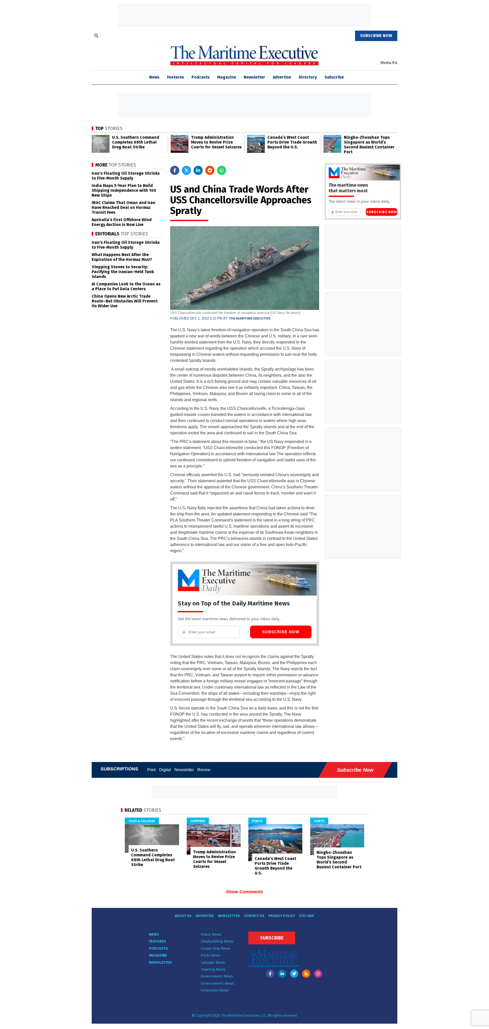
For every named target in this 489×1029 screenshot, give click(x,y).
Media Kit (389, 62)
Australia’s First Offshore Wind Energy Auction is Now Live (122, 222)
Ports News (211, 955)
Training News (213, 969)
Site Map (306, 916)
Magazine (226, 77)
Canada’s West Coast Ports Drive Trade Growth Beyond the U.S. (292, 142)
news (154, 77)
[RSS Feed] (306, 974)
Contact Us (254, 916)
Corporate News (215, 990)
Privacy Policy (281, 916)
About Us (183, 916)
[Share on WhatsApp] (221, 170)
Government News (217, 976)
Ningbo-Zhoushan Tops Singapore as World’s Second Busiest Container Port (369, 144)
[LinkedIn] (282, 974)
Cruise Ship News (215, 948)
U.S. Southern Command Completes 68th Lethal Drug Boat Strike (135, 142)
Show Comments (244, 891)
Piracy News (211, 934)
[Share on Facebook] (174, 170)
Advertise (282, 77)
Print (151, 770)
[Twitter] (294, 974)
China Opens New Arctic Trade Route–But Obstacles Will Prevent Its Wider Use (125, 301)
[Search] (96, 36)
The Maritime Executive (249, 318)
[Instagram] (318, 974)
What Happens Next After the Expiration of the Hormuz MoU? (122, 257)
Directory (308, 77)
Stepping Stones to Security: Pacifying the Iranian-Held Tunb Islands (123, 271)
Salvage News (213, 962)
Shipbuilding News (217, 941)
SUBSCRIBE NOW (376, 35)
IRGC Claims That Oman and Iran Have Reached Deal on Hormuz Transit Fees (123, 207)
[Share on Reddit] (209, 170)
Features (175, 77)
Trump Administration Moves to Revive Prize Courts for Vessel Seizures (216, 142)
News (154, 934)
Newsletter (254, 77)
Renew (203, 770)
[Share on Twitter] (186, 170)
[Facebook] (270, 974)
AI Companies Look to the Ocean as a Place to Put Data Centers (126, 286)
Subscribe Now (280, 632)
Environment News (217, 983)
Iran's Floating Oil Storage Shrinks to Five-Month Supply (126, 176)
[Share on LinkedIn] (198, 170)
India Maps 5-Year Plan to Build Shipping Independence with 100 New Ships (124, 190)
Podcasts (201, 77)
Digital (165, 770)
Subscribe (334, 77)
